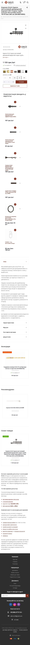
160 (10, 77)
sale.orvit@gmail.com (16, 616)
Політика (15, 564)
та (14, 506)
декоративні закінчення (9, 524)
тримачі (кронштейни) (9, 522)
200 (14, 77)
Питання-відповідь (15, 585)
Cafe (11, 506)
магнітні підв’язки (8, 531)
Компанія (15, 557)
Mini (16, 506)
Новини (15, 561)
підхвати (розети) (20, 531)
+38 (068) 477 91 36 (16, 612)
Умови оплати (15, 572)
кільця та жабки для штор (10, 529)
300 (24, 77)
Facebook (10, 604)
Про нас (15, 559)
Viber (18, 604)
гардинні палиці (7, 533)
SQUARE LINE (14, 504)
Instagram (14, 604)
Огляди (15, 588)
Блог (15, 583)
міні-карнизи (6, 506)
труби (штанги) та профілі (10, 527)
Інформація (15, 567)
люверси (5, 535)
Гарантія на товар (15, 577)
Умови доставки (15, 575)
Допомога (15, 570)
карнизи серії (7, 504)
